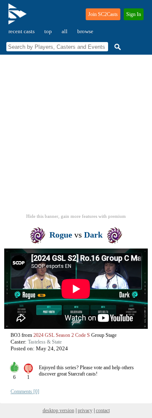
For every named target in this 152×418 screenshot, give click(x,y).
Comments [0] (25, 391)
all (65, 31)
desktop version (58, 410)
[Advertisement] (76, 136)
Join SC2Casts (103, 14)
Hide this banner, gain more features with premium (76, 216)
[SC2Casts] (18, 17)
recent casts (21, 31)
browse (85, 31)
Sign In (133, 14)
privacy (85, 410)
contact (103, 410)
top (48, 31)
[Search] (116, 47)
